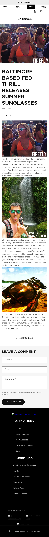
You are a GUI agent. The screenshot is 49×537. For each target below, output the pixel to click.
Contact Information (21, 477)
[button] (2, 19)
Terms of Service (20, 494)
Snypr (18, 451)
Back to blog (26, 338)
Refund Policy (19, 488)
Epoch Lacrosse (22, 434)
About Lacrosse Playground (24, 465)
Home (18, 428)
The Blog (16, 471)
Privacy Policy (18, 482)
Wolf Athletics (22, 440)
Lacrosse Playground (25, 446)
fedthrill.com (13, 329)
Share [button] (8, 116)
